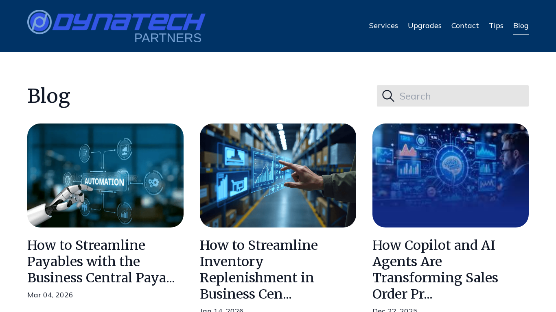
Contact (465, 25)
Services (383, 25)
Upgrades (425, 25)
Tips (496, 25)
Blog (521, 25)
